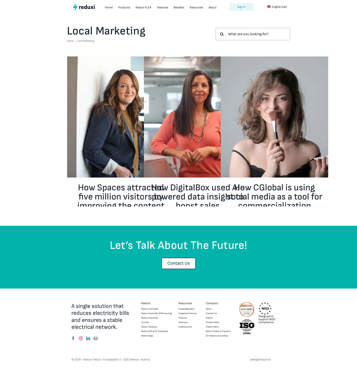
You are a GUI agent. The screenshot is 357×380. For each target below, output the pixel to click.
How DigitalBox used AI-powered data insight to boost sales (197, 196)
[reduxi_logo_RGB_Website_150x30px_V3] (84, 5)
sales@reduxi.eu (260, 359)
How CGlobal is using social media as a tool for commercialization (274, 196)
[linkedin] (88, 338)
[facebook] (73, 338)
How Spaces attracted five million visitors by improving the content (121, 196)
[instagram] (81, 338)
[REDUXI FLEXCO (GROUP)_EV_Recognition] (246, 303)
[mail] (95, 338)
